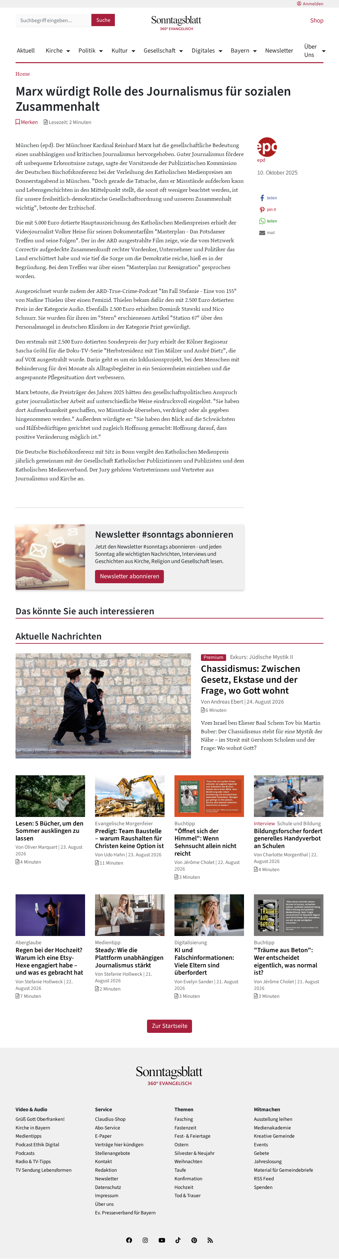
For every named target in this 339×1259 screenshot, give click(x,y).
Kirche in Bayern (33, 1127)
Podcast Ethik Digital (37, 1144)
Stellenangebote (112, 1153)
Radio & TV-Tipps (33, 1161)
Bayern (240, 50)
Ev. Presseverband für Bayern (125, 1212)
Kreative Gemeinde (274, 1136)
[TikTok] (178, 1241)
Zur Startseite (169, 1026)
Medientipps (28, 1136)
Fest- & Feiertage (192, 1136)
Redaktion (106, 1170)
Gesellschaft (159, 50)
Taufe (180, 1170)
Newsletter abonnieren (129, 576)
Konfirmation (188, 1178)
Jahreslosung (268, 1161)
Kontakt (103, 1161)
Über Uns (310, 51)
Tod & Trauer (187, 1195)
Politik (86, 50)
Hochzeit (183, 1187)
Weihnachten (188, 1161)
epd (261, 160)
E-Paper (103, 1136)
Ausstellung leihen (273, 1119)
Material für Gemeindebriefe (283, 1170)
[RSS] (210, 1241)
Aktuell (26, 50)
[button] (27, 122)
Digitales (203, 50)
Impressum (107, 1195)
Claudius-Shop (110, 1119)
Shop (316, 20)
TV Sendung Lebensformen (44, 1170)
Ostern (181, 1144)
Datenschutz (108, 1187)
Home (23, 73)
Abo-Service (107, 1127)
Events (261, 1144)
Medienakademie (272, 1127)
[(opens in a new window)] (129, 1241)
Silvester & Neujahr (194, 1153)
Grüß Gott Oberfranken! (40, 1119)
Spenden (263, 1187)
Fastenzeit (185, 1127)
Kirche (54, 50)
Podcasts (25, 1153)
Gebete (261, 1153)
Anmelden (313, 4)
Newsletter (279, 50)
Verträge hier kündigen (119, 1144)
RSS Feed (264, 1178)
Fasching (183, 1119)
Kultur (119, 50)
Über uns (104, 1204)
